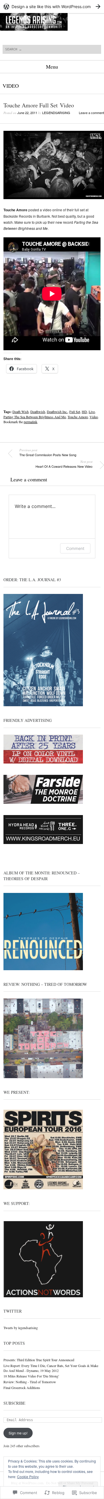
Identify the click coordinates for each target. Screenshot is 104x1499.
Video (11, 85)
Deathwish (37, 411)
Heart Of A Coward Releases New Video (64, 464)
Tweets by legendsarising (20, 1327)
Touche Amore (78, 416)
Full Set (74, 411)
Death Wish (20, 411)
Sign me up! (18, 1432)
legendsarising (56, 112)
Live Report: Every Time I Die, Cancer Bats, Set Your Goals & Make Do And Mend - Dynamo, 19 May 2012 (50, 1368)
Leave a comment (91, 112)
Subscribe (14, 1403)
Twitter (12, 1311)
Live (92, 411)
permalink (30, 421)
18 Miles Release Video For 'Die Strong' (31, 1376)
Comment (75, 548)
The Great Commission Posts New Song (47, 452)
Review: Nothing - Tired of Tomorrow (29, 1381)
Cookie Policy (28, 1476)
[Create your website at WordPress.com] (52, 6)
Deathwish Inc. (57, 411)
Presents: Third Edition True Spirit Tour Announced (38, 1359)
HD (84, 411)
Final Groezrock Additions (21, 1387)
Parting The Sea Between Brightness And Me (34, 416)
